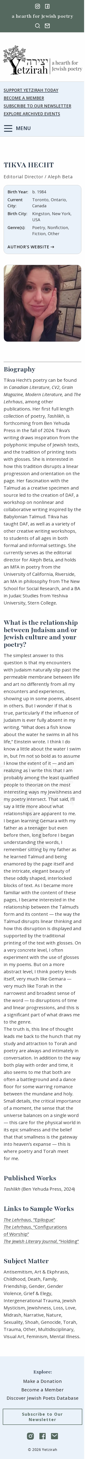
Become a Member (24, 98)
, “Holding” (41, 1241)
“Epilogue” (29, 1220)
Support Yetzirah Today (31, 90)
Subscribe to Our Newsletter (37, 105)
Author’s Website (28, 246)
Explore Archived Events (32, 113)
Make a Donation (42, 1381)
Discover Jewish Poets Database (43, 1398)
